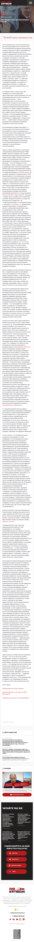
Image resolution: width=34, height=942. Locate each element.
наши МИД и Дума (23, 172)
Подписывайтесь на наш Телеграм (12, 688)
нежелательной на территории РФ (13, 195)
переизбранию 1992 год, (22, 347)
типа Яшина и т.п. (16, 204)
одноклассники (16, 865)
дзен (14, 871)
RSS (18, 909)
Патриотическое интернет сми (17, 893)
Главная (3, 36)
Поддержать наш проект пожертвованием (15, 698)
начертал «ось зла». (8, 521)
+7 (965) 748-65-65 (18, 916)
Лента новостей (10, 732)
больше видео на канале (18, 794)
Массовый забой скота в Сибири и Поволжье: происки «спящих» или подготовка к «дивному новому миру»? (24, 835)
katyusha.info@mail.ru (18, 913)
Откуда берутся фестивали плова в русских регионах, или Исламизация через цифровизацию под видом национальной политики (8, 835)
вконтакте (15, 859)
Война (3, 14)
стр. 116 (21, 242)
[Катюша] (6, 3)
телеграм (14, 853)
